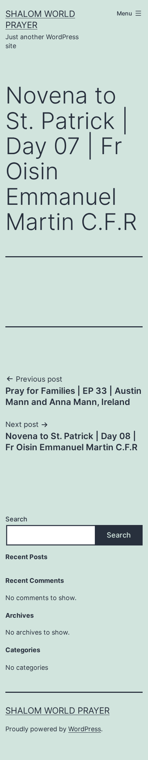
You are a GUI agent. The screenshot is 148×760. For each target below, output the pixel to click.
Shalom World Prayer (57, 710)
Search (16, 519)
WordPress (84, 729)
